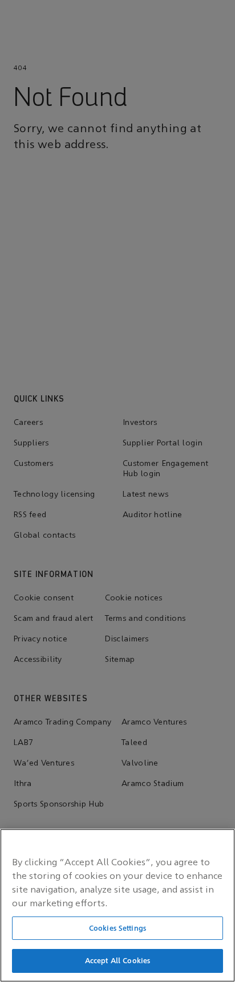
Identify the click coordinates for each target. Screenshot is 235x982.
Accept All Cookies (117, 960)
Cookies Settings (117, 928)
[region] (117, 905)
